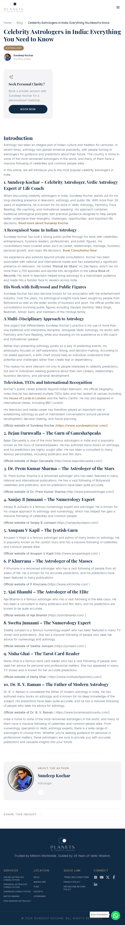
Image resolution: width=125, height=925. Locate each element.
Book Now (28, 109)
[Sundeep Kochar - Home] (13, 7)
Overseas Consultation (17, 891)
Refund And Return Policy (74, 888)
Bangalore (40, 882)
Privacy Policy (72, 882)
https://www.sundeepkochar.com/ (81, 425)
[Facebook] (114, 877)
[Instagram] (95, 877)
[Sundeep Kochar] (7, 57)
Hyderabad (40, 896)
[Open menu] (118, 7)
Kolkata (38, 891)
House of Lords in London (27, 398)
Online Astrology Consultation (14, 878)
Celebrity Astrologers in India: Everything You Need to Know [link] (68, 23)
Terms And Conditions (76, 877)
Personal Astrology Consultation (15, 885)
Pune (36, 886)
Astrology (13, 48)
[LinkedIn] (95, 884)
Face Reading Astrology (17, 901)
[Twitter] (108, 877)
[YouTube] (102, 877)
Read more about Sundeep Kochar (43, 223)
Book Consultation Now (80, 250)
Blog (20, 23)
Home (7, 23)
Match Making (11, 896)
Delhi (36, 877)
